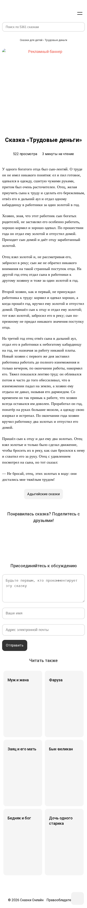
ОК (43, 534)
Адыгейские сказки (43, 494)
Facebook (20, 534)
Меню (80, 13)
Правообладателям (61, 900)
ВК (8, 534)
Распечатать (49, 546)
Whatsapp (79, 534)
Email (37, 546)
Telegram (67, 534)
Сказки (17, 9)
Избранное (59, 13)
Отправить (14, 645)
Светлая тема (70, 13)
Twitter (31, 534)
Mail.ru (55, 534)
